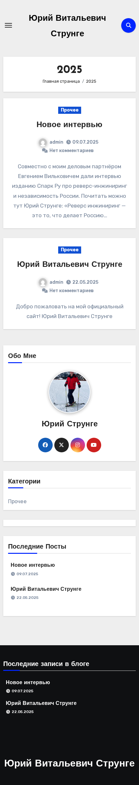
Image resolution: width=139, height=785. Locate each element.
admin (56, 142)
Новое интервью (69, 125)
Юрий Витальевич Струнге (69, 265)
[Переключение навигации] (8, 25)
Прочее (70, 110)
